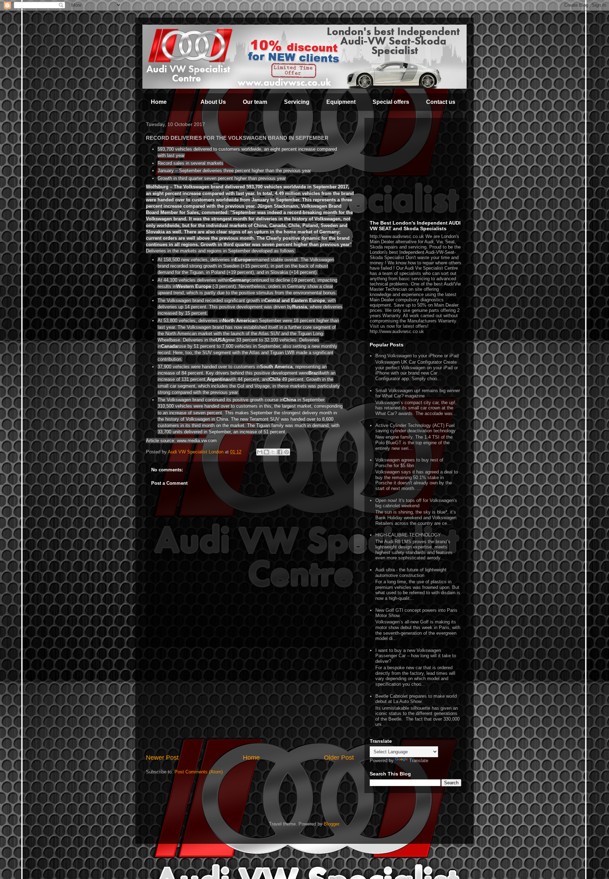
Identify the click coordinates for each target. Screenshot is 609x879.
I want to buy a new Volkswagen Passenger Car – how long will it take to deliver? (415, 656)
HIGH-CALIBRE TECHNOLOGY (408, 535)
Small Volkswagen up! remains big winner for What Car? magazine (417, 393)
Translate (418, 760)
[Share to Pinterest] (286, 452)
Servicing (296, 102)
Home (159, 102)
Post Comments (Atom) (198, 771)
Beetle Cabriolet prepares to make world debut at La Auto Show (416, 698)
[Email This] (259, 452)
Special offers (391, 102)
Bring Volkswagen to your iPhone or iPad (417, 355)
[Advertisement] (250, 700)
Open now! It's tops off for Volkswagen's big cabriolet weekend (416, 503)
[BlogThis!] (266, 452)
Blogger (331, 824)
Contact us (440, 102)
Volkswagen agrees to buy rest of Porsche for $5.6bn (409, 462)
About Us (213, 102)
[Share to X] (273, 452)
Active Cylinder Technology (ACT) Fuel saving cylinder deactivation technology (415, 428)
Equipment (341, 102)
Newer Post (162, 757)
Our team (255, 102)
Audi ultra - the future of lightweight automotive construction (411, 572)
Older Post (339, 757)
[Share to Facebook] (279, 452)
